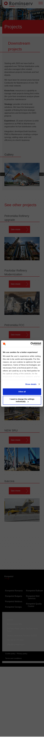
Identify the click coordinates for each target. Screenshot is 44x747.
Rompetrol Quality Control (34, 605)
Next (41, 174)
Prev (2, 174)
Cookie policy (10, 654)
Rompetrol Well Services (32, 597)
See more (15, 229)
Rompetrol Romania (14, 591)
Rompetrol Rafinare (34, 591)
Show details (30, 384)
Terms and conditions (13, 658)
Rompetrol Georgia (13, 607)
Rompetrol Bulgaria (13, 596)
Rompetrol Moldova (13, 601)
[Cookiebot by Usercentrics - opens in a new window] (31, 343)
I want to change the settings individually (22, 400)
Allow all (22, 392)
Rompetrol (9, 576)
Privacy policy (22, 654)
